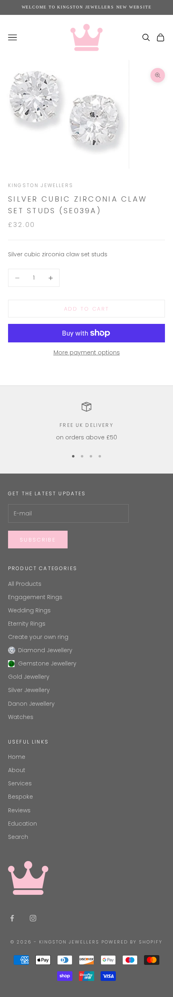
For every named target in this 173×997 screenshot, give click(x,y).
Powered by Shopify (132, 942)
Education (22, 824)
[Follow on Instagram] (33, 918)
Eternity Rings (26, 624)
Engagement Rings (35, 597)
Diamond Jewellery (45, 650)
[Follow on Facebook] (12, 918)
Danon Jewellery (31, 704)
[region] (86, 422)
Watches (20, 717)
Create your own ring (38, 637)
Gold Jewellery (28, 677)
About (16, 770)
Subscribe (38, 540)
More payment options (87, 352)
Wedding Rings (29, 610)
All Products (24, 584)
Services (20, 783)
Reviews (19, 810)
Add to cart (86, 309)
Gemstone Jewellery (47, 663)
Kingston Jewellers (40, 185)
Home (16, 757)
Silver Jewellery (29, 690)
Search (18, 837)
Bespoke (20, 797)
